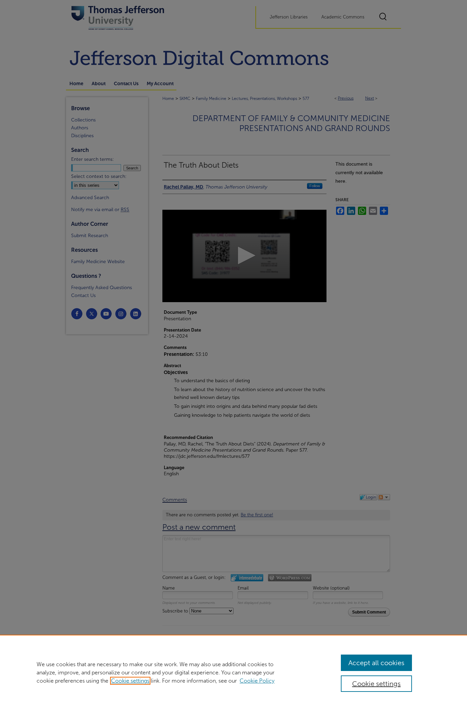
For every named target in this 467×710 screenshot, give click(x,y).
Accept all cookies (376, 663)
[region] (233, 672)
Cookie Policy (257, 681)
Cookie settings (130, 681)
